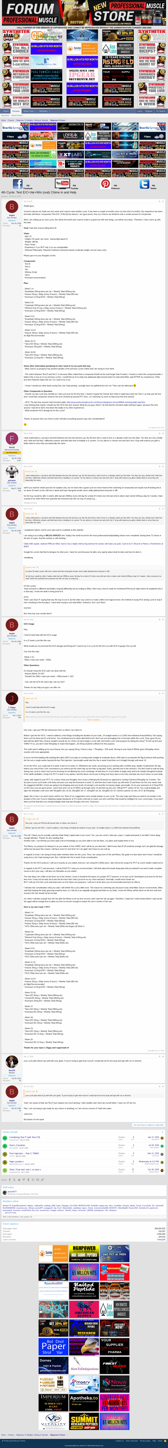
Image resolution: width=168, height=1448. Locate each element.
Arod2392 (94, 1206)
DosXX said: (30, 1092)
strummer (16, 1210)
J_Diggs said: (30, 819)
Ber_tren (35, 1210)
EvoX (59, 1208)
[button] (35, 111)
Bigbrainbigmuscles (16, 1164)
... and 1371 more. (10, 1213)
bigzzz (84, 1208)
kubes (58, 1206)
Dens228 (155, 1156)
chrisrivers (82, 1210)
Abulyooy (112, 1210)
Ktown (90, 1208)
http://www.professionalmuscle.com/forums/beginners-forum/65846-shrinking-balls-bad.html (106, 402)
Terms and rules (132, 1441)
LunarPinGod (26, 1210)
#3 (163, 466)
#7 (163, 814)
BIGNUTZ (113, 1208)
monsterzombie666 (101, 1208)
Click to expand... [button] (94, 720)
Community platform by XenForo (84, 1445)
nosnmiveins (44, 1210)
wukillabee (77, 1208)
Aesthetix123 (144, 1208)
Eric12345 (73, 1206)
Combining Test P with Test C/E (24, 1137)
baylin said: (29, 698)
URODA (90, 1210)
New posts (5, 115)
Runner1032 (133, 1208)
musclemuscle (21, 1208)
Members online (10, 1201)
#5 (163, 620)
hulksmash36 (14, 1140)
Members (43, 111)
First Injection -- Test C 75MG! (24, 1153)
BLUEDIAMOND (9, 1208)
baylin (5, 196)
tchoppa (53, 1210)
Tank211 (68, 1210)
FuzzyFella (146, 1206)
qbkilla (132, 1206)
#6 (163, 693)
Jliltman (31, 1208)
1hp (55, 1208)
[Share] (159, 201)
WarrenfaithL (67, 1208)
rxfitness (60, 1210)
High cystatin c (16, 1161)
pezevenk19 (7, 1210)
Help (154, 1441)
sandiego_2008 (49, 1206)
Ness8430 (155, 1140)
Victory (138, 1206)
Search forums (17, 115)
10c (153, 1206)
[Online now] (12, 444)
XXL (106, 1210)
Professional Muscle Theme (14, 1441)
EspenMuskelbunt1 (19, 1206)
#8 (163, 1056)
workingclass (99, 1210)
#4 (163, 509)
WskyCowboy (154, 1172)
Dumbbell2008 (14, 1172)
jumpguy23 (48, 1208)
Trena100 (161, 1239)
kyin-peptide (13, 1148)
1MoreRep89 (123, 1208)
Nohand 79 (7, 1206)
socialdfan (117, 1206)
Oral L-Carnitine (17, 1145)
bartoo (74, 1210)
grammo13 (154, 1208)
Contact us (120, 1441)
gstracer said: (30, 567)
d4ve (111, 1206)
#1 (163, 201)
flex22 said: (29, 472)
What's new (28, 111)
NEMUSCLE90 (84, 1206)
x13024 (12, 1156)
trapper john (103, 1206)
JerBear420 (38, 1206)
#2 (163, 433)
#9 (163, 1086)
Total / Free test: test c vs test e (25, 1169)
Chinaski (125, 1206)
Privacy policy (145, 1441)
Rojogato (65, 1206)
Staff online (8, 1187)
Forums (16, 111)
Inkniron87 (160, 1206)
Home (6, 111)
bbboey (30, 1206)
